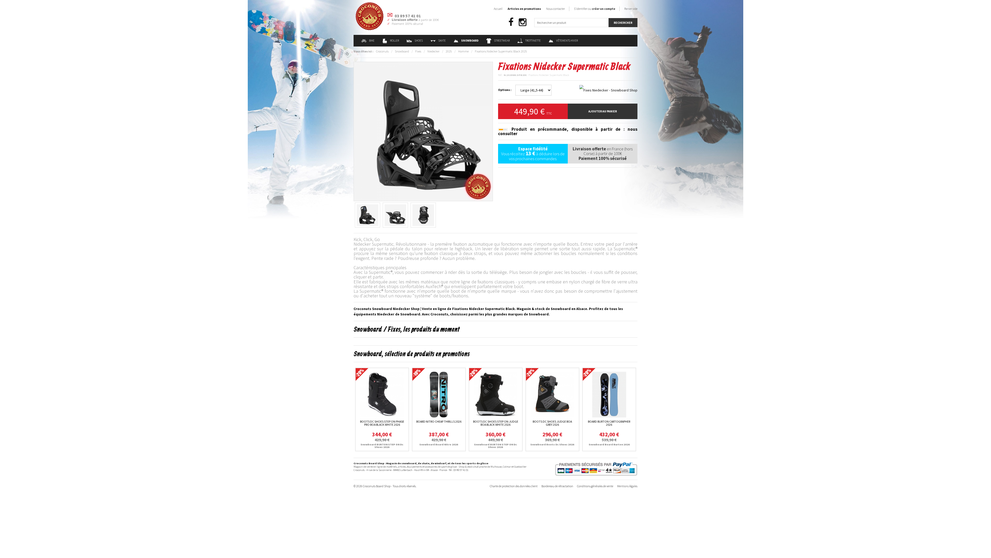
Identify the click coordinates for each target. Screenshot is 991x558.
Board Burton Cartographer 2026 (609, 423)
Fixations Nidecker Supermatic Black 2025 (501, 51)
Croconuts (382, 51)
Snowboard (402, 51)
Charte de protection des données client (514, 486)
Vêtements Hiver (567, 40)
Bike (371, 40)
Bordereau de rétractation (557, 486)
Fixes (418, 51)
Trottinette (533, 40)
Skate (442, 40)
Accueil (498, 9)
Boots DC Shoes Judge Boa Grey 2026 (552, 423)
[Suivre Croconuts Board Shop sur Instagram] (522, 22)
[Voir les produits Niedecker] (608, 89)
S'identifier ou (594, 9)
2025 (449, 51)
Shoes (418, 40)
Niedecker (433, 51)
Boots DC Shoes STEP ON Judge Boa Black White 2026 (495, 423)
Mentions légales (627, 486)
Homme (463, 51)
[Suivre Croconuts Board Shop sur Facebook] (511, 22)
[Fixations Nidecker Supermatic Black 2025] (423, 131)
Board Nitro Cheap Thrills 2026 (438, 421)
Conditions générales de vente (595, 486)
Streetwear (502, 40)
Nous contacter (555, 9)
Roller (394, 40)
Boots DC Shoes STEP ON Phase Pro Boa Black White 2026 (382, 423)
